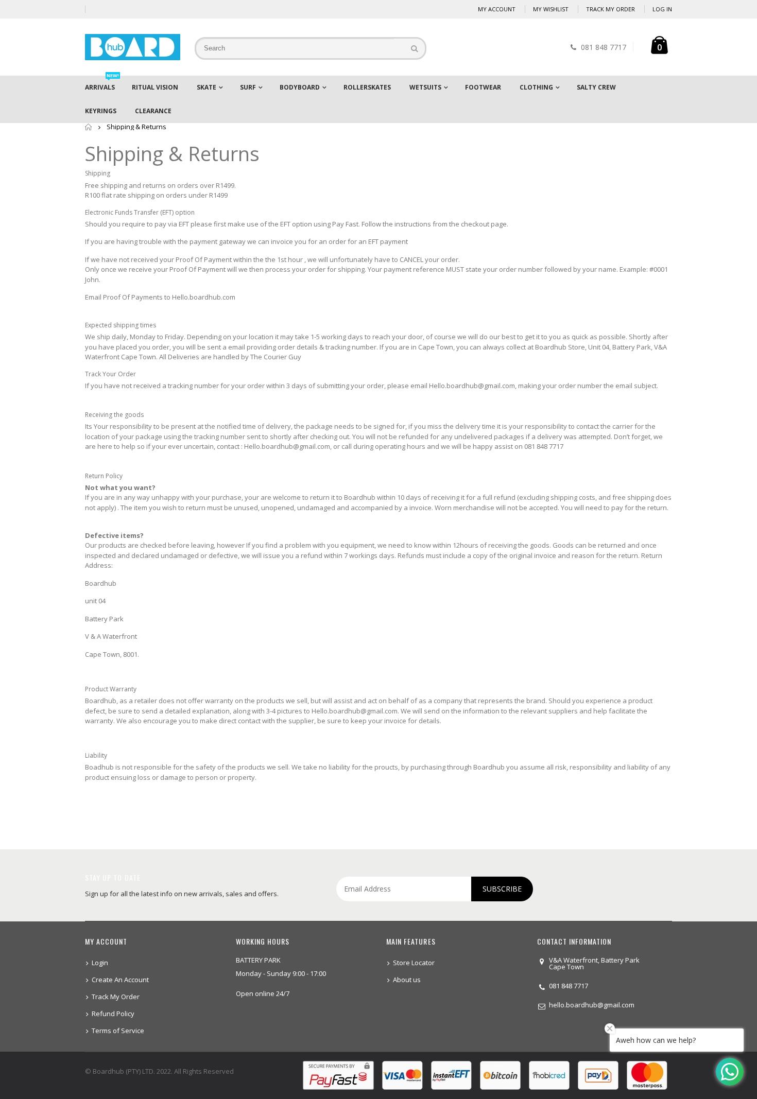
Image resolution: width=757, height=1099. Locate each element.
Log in (662, 9)
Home (89, 127)
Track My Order (610, 9)
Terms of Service (118, 1030)
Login (100, 962)
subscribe (502, 889)
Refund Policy (113, 1013)
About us (407, 979)
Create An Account (120, 979)
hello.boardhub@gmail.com (591, 1004)
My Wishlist (551, 9)
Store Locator (414, 962)
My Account (496, 9)
